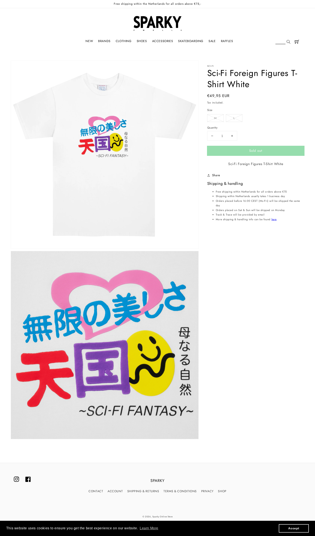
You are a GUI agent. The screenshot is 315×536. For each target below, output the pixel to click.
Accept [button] (293, 528)
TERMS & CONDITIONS (180, 491)
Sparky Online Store (162, 516)
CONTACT (95, 491)
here (274, 219)
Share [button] (216, 175)
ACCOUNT (115, 491)
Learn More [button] (149, 528)
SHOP (222, 491)
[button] (282, 42)
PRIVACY (207, 491)
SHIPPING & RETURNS (143, 491)
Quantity (212, 128)
